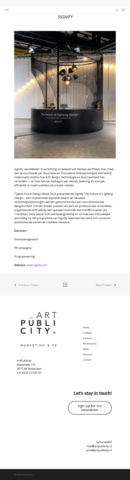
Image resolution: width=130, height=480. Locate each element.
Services (87, 338)
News (86, 348)
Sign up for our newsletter (90, 408)
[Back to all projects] (65, 284)
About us (87, 354)
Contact (87, 359)
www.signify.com (37, 265)
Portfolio (87, 332)
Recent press (90, 343)
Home (86, 327)
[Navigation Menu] (123, 9)
